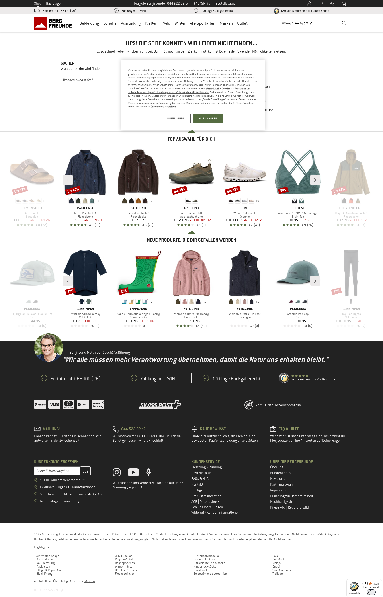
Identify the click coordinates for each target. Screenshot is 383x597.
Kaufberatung (45, 563)
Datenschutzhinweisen (163, 106)
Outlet (242, 23)
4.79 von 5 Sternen (304, 11)
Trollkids (277, 574)
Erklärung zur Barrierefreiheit (291, 496)
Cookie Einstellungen (207, 507)
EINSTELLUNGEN (175, 118)
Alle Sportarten (202, 23)
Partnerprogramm (283, 484)
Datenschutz (209, 501)
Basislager (54, 3)
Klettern (152, 23)
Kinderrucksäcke (205, 566)
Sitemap (89, 581)
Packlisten (43, 566)
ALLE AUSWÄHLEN (208, 118)
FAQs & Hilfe (200, 478)
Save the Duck (281, 570)
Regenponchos (125, 563)
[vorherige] (68, 180)
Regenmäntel (124, 559)
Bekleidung (89, 23)
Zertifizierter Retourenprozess (278, 405)
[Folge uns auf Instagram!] (120, 473)
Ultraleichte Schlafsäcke (209, 563)
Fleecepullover (124, 574)
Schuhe (110, 23)
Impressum (278, 490)
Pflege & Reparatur (48, 570)
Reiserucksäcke (204, 559)
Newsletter (278, 478)
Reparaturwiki (298, 507)
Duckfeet (278, 559)
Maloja (276, 563)
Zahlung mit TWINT (134, 11)
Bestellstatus (202, 473)
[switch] (371, 592)
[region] (193, 95)
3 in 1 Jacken (124, 556)
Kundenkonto (280, 473)
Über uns (276, 467)
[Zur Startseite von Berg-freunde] (54, 23)
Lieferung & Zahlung (207, 467)
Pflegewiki (278, 507)
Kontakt (197, 484)
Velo (166, 23)
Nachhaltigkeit (281, 501)
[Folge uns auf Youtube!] (137, 473)
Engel (276, 566)
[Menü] (379, 582)
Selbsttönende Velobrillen (210, 574)
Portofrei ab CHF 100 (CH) (59, 11)
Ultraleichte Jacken (127, 570)
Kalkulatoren (44, 559)
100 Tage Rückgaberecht (217, 11)
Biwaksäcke (201, 570)
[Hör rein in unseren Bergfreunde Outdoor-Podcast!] (152, 473)
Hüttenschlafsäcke (206, 556)
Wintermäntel (124, 566)
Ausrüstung (131, 23)
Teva (275, 556)
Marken (226, 23)
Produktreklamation (206, 496)
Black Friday (44, 574)
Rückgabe (199, 490)
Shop (38, 3)
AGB (195, 501)
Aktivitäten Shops (47, 556)
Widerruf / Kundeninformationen (216, 512)
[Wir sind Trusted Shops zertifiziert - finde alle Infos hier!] (284, 378)
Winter (180, 23)
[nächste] (315, 180)
